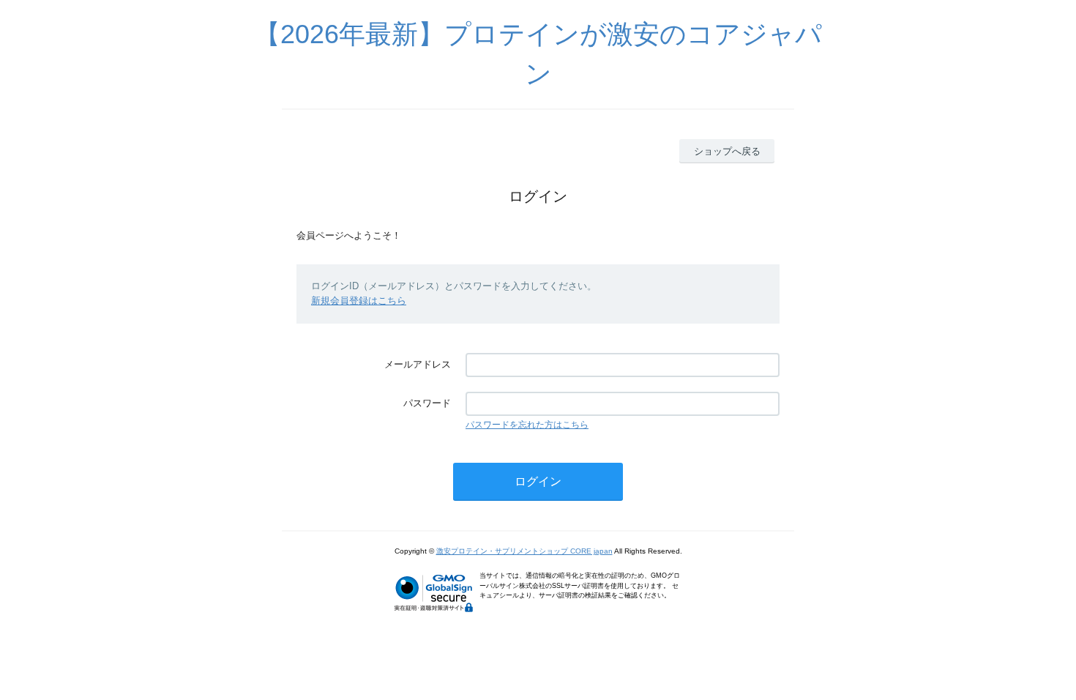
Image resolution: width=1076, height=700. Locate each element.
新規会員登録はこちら (358, 300)
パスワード (427, 403)
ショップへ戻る (727, 151)
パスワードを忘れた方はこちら (527, 425)
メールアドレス (417, 364)
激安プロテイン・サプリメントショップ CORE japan (524, 551)
